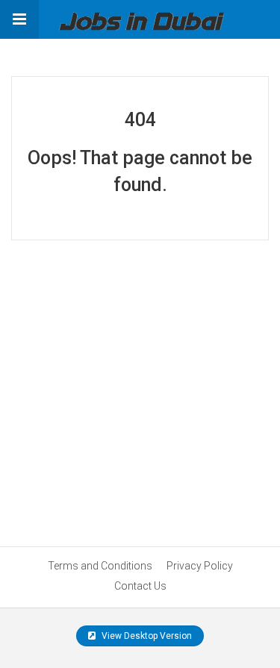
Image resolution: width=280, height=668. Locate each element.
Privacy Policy (200, 566)
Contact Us (140, 586)
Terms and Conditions (100, 566)
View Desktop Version (145, 636)
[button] (19, 19)
